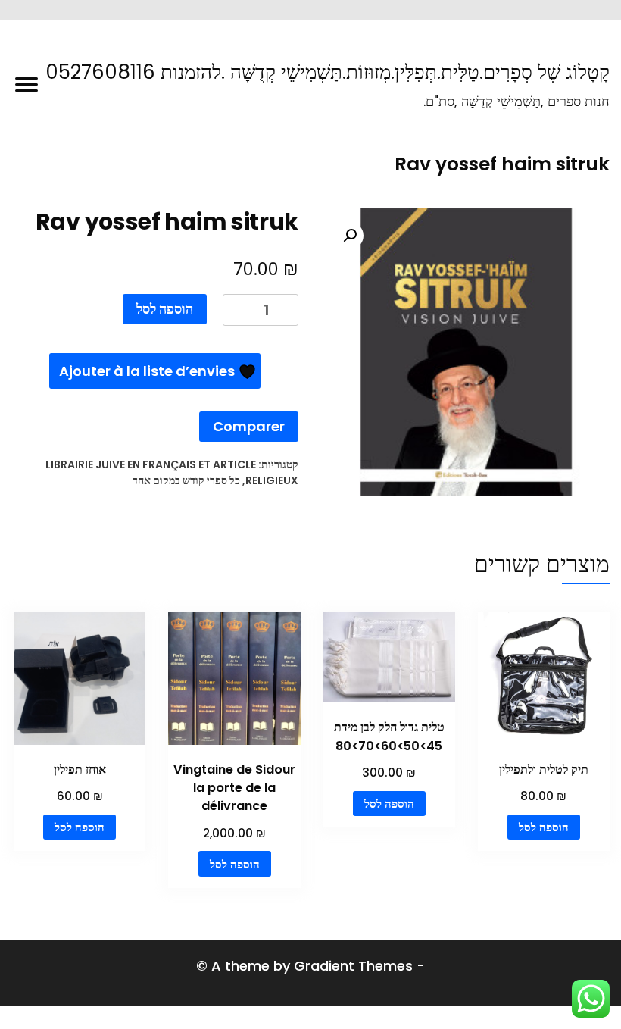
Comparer (249, 426)
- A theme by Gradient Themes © (310, 965)
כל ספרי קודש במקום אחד (186, 480)
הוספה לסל (164, 308)
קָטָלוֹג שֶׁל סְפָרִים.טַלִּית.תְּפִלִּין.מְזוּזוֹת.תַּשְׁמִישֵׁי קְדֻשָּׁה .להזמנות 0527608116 (327, 72)
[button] (350, 235)
